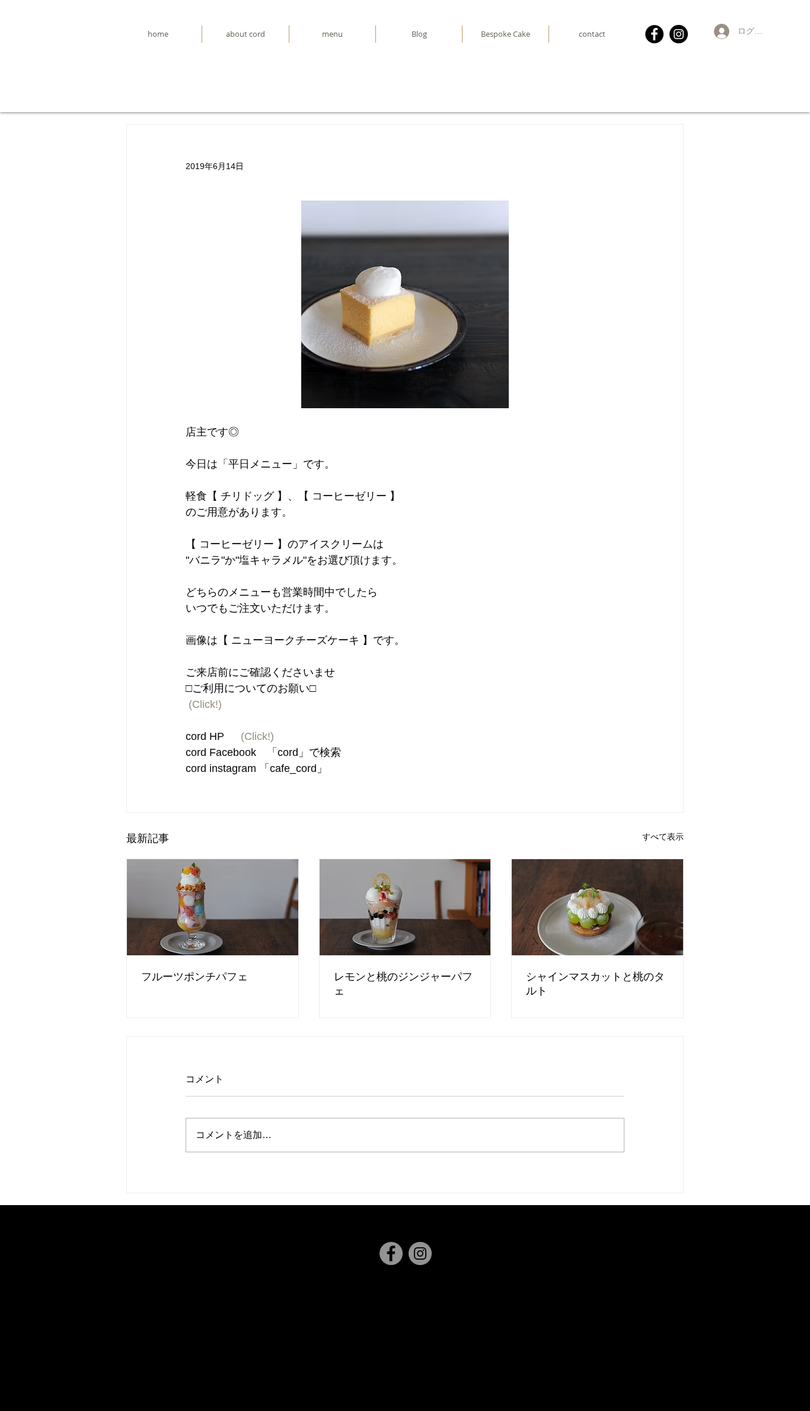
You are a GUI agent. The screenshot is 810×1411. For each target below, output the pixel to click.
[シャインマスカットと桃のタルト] (597, 907)
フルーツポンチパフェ (194, 976)
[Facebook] (654, 34)
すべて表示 (663, 836)
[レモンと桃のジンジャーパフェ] (405, 907)
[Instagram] (678, 34)
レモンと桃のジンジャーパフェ (403, 983)
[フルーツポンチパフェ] (212, 907)
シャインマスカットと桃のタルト (595, 983)
